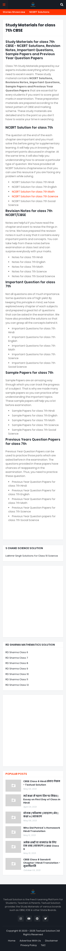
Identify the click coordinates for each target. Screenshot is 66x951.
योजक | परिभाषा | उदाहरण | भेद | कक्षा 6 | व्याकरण (40, 815)
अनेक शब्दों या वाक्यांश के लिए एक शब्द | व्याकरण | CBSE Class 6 (41, 846)
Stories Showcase (14, 12)
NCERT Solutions (39, 12)
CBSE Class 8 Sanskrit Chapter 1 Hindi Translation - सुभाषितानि (41, 863)
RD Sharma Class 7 (17, 658)
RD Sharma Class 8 (17, 663)
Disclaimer (51, 940)
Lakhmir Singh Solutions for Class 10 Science (32, 555)
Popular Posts (16, 774)
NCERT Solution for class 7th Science (35, 196)
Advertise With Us (30, 940)
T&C (43, 945)
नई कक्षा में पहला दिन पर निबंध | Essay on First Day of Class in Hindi (41, 799)
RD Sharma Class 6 (17, 652)
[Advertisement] (33, 601)
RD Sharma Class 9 (17, 668)
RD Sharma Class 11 (17, 679)
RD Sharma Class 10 (17, 674)
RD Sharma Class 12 (17, 685)
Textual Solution (45, 930)
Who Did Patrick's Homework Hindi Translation (41, 829)
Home (11, 940)
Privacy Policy (29, 945)
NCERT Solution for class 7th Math (33, 191)
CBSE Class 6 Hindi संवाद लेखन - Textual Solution (41, 783)
